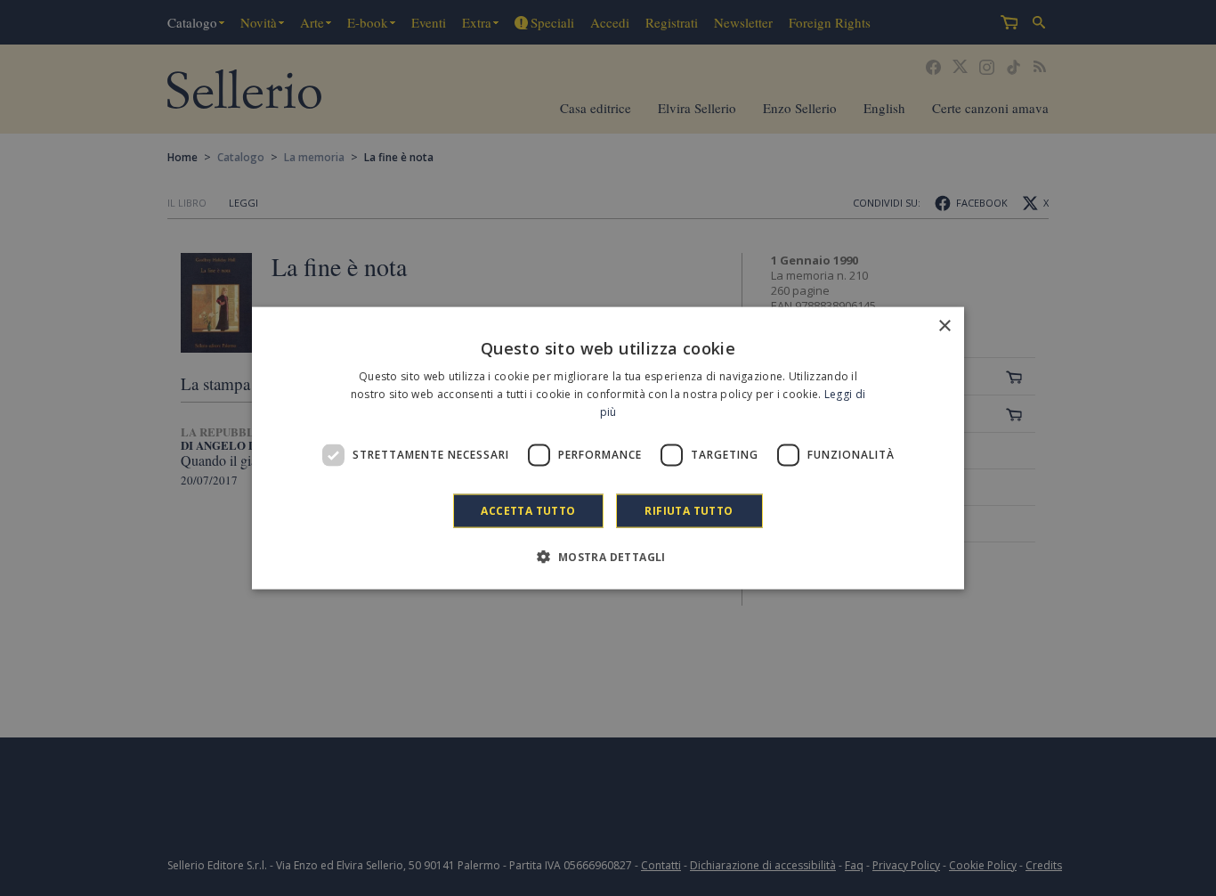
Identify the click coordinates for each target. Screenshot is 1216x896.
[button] (607, 555)
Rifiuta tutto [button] (688, 509)
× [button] (944, 326)
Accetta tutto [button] (528, 509)
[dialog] (608, 448)
